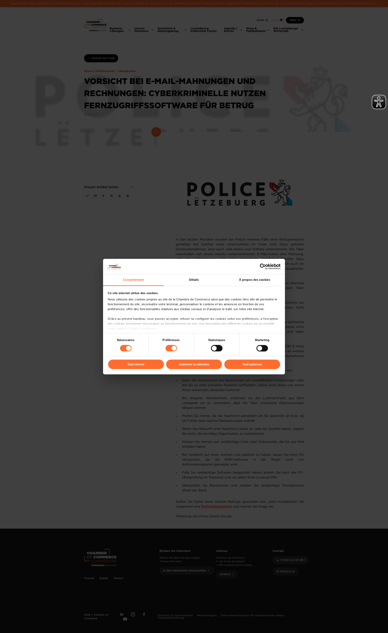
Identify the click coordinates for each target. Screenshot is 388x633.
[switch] (171, 348)
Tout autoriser (252, 364)
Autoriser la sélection (194, 364)
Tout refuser (135, 364)
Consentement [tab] (133, 280)
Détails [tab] (194, 280)
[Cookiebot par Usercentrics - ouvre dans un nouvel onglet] (262, 266)
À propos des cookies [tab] (254, 280)
